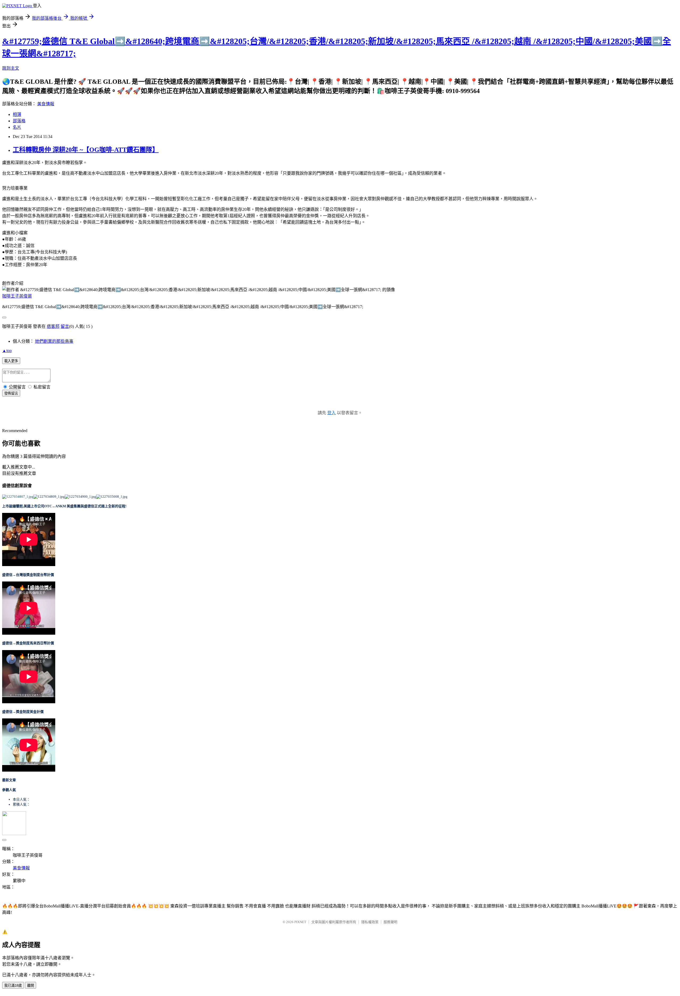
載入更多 (11, 361)
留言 (65, 326)
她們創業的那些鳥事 (54, 341)
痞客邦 (53, 326)
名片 (17, 127)
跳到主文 (10, 68)
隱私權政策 (370, 922)
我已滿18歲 (13, 985)
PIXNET (300, 922)
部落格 (19, 121)
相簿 (17, 114)
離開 (30, 985)
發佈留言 (11, 393)
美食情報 (45, 104)
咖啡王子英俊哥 (17, 296)
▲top (7, 350)
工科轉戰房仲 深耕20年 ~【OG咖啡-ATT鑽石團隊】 (86, 149)
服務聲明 (390, 922)
